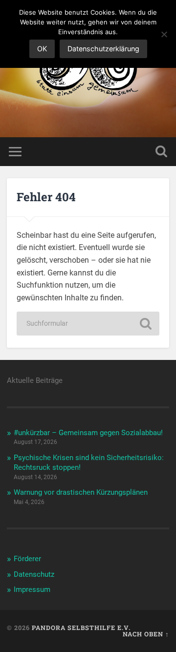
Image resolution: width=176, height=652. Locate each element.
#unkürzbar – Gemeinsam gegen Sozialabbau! (88, 432)
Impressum (32, 589)
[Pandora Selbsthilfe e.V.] (88, 68)
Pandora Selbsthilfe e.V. (81, 627)
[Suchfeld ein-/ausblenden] (161, 151)
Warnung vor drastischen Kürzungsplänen (81, 492)
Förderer (27, 558)
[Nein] (164, 34)
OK (42, 48)
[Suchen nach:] (88, 324)
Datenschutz (34, 574)
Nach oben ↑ (146, 634)
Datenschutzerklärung (103, 48)
